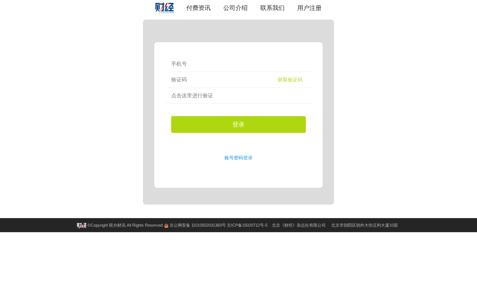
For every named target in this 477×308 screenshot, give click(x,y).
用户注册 (309, 7)
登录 (238, 124)
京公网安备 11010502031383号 (197, 225)
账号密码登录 (238, 157)
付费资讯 (198, 7)
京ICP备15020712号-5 (247, 225)
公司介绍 (235, 7)
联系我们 (272, 7)
